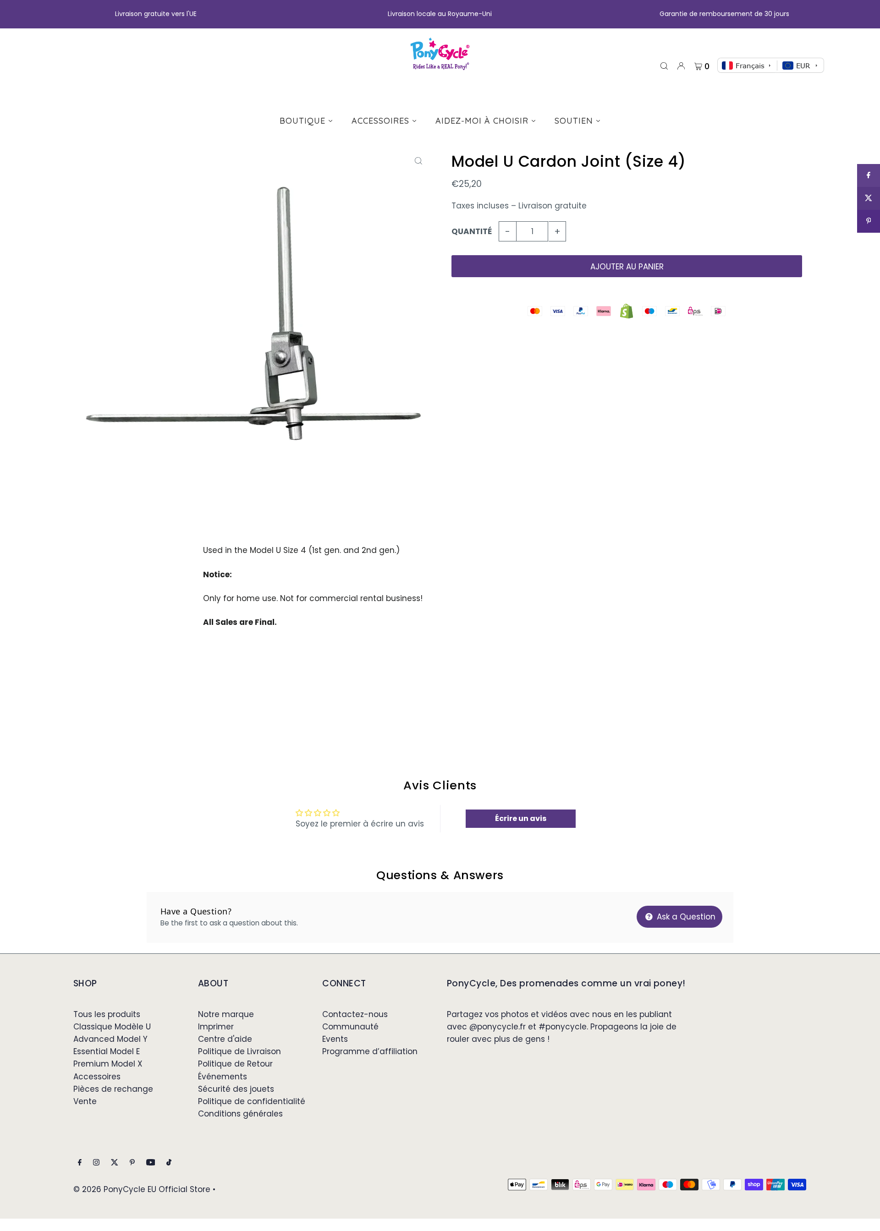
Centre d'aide (225, 1039)
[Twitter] (114, 1163)
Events (335, 1039)
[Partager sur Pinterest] (868, 221)
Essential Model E (106, 1051)
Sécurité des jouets (236, 1088)
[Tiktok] (168, 1163)
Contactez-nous (355, 1014)
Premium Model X (108, 1063)
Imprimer (216, 1026)
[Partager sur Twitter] (868, 198)
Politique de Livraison (239, 1051)
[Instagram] (96, 1163)
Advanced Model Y (110, 1039)
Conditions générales (240, 1113)
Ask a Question (684, 916)
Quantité (471, 231)
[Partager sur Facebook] (868, 175)
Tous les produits (106, 1014)
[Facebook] (80, 1163)
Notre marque (226, 1014)
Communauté (350, 1026)
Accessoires (97, 1076)
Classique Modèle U (112, 1026)
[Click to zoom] (418, 160)
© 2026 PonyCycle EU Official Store (141, 1189)
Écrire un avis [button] (520, 818)
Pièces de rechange (113, 1088)
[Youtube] (150, 1163)
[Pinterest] (132, 1163)
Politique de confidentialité (251, 1101)
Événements (222, 1076)
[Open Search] (664, 65)
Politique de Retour (235, 1063)
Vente (85, 1101)
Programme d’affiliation (370, 1051)
